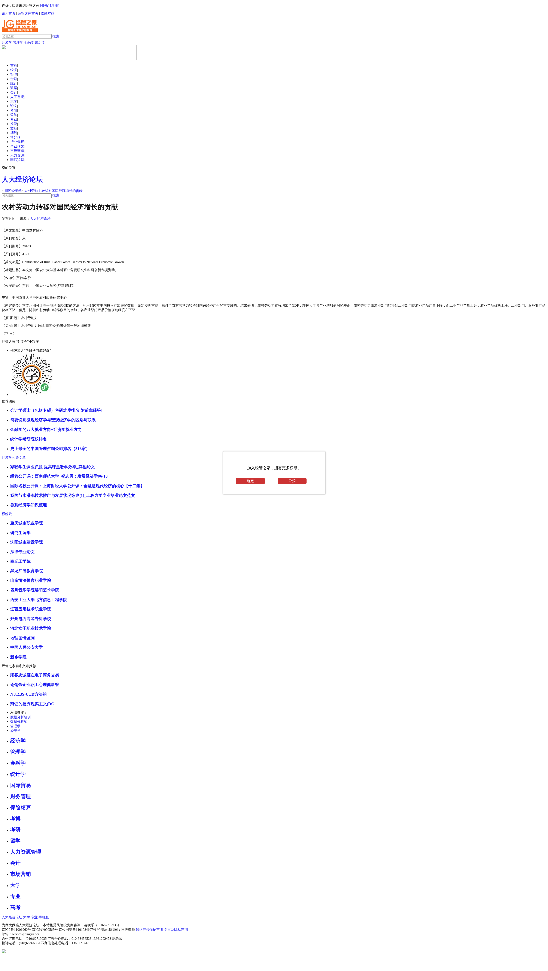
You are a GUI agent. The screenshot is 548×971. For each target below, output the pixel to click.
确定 (250, 481)
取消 (292, 481)
